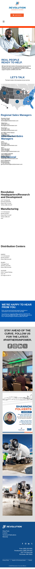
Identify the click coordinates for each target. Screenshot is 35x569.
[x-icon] (25, 344)
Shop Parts (6, 531)
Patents (30, 560)
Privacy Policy (6, 560)
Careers (5, 533)
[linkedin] (20, 344)
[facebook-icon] (10, 344)
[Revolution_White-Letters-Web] (12, 526)
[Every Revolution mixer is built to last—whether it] (17, 454)
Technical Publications (9, 535)
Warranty (5, 537)
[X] (31, 543)
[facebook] (22, 543)
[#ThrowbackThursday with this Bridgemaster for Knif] (17, 496)
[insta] (15, 344)
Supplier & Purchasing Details (19, 560)
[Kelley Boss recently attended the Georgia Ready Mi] (17, 371)
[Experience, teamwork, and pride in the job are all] (17, 413)
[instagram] (25, 543)
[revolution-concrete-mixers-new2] (17, 2)
